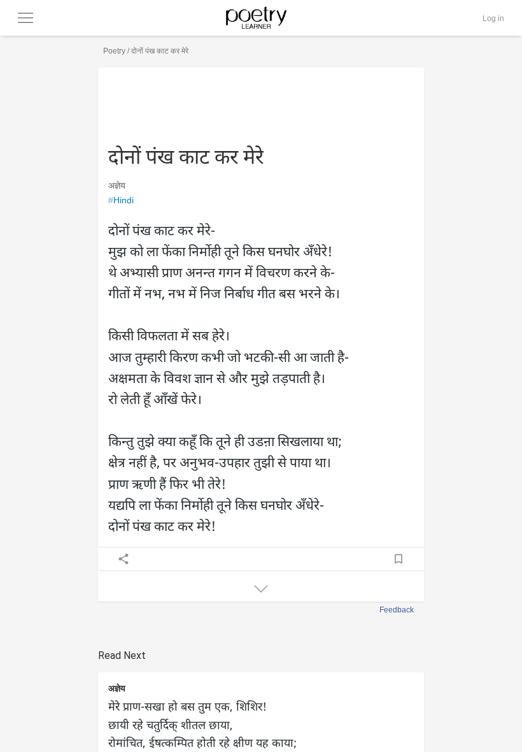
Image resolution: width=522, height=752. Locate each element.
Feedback (396, 609)
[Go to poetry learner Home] (260, 17)
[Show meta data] (261, 589)
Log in (493, 18)
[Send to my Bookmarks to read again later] (398, 559)
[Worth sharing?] (123, 559)
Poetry (114, 51)
